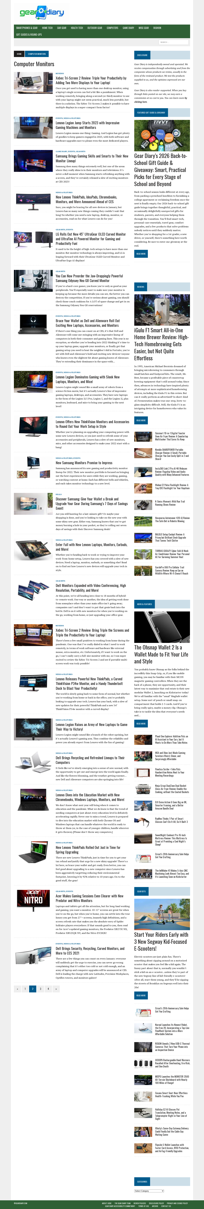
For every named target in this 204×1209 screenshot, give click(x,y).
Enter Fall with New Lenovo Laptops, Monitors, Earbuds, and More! (91, 547)
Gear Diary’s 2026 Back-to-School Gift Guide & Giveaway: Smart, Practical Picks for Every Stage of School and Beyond (160, 169)
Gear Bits (80, 151)
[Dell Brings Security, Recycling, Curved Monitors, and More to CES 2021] (33, 962)
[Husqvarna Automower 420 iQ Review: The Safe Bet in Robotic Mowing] (143, 524)
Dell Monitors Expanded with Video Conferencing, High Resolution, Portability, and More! (91, 588)
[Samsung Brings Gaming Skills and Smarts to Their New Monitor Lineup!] (33, 170)
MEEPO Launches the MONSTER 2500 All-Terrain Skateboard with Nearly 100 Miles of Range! (172, 1080)
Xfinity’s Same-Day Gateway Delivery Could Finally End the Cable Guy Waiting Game (171, 1131)
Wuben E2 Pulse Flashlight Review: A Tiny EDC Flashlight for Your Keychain (172, 486)
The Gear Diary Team (123, 1203)
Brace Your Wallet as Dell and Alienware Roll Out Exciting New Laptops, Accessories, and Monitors (88, 323)
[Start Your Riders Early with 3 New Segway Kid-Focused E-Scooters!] (162, 928)
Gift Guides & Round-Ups (29, 34)
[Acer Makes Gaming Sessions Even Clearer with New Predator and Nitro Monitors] (33, 909)
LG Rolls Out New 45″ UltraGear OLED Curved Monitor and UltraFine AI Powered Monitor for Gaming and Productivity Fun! (91, 238)
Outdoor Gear (95, 28)
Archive (155, 1206)
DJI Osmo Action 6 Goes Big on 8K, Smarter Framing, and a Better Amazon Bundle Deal (171, 805)
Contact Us (166, 1206)
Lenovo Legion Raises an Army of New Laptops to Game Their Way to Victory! (91, 727)
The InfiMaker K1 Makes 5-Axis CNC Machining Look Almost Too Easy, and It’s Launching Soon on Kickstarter (172, 874)
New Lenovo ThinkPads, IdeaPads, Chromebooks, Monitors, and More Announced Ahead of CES (86, 199)
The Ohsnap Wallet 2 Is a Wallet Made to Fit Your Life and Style (161, 654)
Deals (59, 494)
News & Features (72, 118)
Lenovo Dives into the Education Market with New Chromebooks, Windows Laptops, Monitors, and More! (90, 797)
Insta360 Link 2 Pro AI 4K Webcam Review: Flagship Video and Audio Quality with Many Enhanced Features (172, 472)
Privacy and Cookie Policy (177, 1203)
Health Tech (77, 28)
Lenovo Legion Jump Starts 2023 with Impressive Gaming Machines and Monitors (87, 125)
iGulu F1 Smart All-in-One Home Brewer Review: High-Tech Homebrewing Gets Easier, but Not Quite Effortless (161, 344)
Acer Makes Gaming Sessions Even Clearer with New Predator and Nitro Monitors (89, 898)
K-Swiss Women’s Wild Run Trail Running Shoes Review (170, 503)
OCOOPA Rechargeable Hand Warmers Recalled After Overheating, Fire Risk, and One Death (172, 1063)
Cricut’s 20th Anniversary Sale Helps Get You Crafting (172, 855)
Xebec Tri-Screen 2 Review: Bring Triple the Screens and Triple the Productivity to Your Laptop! (92, 632)
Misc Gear (144, 28)
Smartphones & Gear (26, 28)
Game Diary (128, 28)
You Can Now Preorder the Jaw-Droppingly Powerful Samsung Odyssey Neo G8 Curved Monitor (89, 278)
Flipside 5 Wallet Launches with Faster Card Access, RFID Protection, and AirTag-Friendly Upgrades (172, 1148)
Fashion (157, 28)
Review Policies (140, 1203)
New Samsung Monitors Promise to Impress (84, 462)
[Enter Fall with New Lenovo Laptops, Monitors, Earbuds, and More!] (33, 558)
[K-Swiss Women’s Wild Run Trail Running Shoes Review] (143, 508)
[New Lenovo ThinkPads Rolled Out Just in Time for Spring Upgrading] (33, 861)
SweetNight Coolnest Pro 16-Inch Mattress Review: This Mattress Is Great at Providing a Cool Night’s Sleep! (171, 839)
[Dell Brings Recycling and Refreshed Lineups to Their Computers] (33, 771)
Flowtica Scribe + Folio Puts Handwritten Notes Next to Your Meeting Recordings (169, 772)
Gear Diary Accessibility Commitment (120, 1206)
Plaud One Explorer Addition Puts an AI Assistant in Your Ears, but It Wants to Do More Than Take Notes (171, 739)
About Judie (106, 1203)
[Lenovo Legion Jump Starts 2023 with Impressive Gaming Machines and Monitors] (33, 136)
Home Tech (47, 28)
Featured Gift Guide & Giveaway (151, 112)
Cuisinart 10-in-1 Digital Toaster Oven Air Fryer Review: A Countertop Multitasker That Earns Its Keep (171, 436)
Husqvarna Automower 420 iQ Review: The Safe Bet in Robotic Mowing (172, 519)
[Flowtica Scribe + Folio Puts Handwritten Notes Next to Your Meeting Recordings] (143, 775)
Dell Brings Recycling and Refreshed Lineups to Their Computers (90, 760)
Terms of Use (143, 1206)
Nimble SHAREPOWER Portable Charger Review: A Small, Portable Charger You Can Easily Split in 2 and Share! (172, 454)
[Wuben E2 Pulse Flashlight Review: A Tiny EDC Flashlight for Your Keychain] (143, 491)
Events (59, 118)
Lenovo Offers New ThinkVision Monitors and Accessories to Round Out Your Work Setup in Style (92, 424)
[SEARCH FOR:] (174, 42)
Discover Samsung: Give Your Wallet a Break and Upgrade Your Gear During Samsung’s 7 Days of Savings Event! (92, 503)
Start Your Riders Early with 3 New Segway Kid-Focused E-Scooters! (161, 941)
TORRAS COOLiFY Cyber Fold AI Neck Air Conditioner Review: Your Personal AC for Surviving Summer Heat (172, 554)
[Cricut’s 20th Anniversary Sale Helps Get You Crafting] (143, 860)
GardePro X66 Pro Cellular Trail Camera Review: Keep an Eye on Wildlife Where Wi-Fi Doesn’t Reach (171, 570)
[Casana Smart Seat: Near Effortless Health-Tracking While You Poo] (143, 1099)
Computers (112, 28)
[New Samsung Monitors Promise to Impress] (33, 476)
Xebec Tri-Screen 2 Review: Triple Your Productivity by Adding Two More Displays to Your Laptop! (91, 80)
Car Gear (61, 28)
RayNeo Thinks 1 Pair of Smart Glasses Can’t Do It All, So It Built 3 (171, 820)
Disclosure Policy (156, 1203)
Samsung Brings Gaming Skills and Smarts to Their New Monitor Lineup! (92, 158)
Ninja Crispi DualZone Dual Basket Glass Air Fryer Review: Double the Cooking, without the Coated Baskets (172, 789)
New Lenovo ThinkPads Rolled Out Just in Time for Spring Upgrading (88, 850)
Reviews (60, 73)
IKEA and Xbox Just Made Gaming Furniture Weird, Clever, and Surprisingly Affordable (170, 756)
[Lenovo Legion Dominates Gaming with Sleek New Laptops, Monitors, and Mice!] (33, 390)
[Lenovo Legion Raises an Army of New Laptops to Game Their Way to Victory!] (33, 738)
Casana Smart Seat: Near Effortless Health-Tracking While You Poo (171, 1094)
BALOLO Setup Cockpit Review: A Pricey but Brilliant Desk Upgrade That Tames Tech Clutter (170, 537)
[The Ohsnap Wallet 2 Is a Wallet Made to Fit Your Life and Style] (162, 640)
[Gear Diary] (42, 12)
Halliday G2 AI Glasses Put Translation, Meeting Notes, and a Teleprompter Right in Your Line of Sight (171, 1114)
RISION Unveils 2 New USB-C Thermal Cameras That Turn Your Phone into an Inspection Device (172, 1047)
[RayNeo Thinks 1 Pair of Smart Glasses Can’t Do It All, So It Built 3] (143, 825)
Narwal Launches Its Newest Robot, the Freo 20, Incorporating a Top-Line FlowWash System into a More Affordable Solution (172, 1029)
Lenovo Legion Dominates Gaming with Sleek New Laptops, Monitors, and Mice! (88, 379)
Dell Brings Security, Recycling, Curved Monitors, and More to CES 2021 (90, 951)
